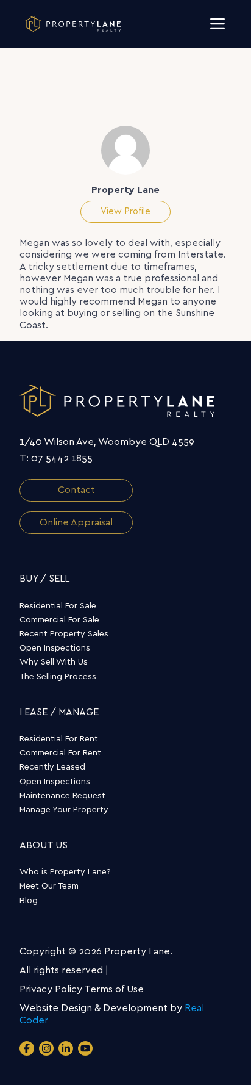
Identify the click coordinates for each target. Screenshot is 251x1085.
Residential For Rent (58, 739)
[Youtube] (85, 1048)
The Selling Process (57, 676)
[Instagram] (46, 1048)
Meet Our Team (49, 886)
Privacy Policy (50, 989)
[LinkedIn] (65, 1048)
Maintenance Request (62, 795)
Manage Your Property (63, 810)
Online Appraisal (76, 522)
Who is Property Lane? (65, 872)
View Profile (125, 211)
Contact (76, 490)
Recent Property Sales (63, 634)
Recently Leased (52, 767)
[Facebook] (26, 1048)
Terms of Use (114, 989)
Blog (28, 900)
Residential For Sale (57, 606)
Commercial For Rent (60, 753)
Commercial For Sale (59, 620)
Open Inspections (54, 648)
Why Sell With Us (53, 662)
